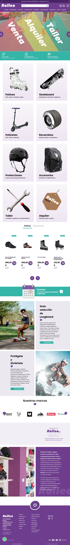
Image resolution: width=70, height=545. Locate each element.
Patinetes (11, 135)
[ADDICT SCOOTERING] (8, 414)
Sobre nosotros (35, 514)
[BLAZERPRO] (29, 414)
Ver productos (48, 342)
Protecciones (44, 9)
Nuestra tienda (35, 516)
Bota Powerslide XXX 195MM (10, 258)
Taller (58, 9)
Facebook (52, 518)
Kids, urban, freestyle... (12, 137)
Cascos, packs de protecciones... (15, 178)
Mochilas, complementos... (47, 178)
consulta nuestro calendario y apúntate (47, 291)
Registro (60, 5)
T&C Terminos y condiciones (35, 530)
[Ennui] (51, 414)
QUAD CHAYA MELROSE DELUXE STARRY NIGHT (58, 258)
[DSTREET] (40, 414)
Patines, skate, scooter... (46, 218)
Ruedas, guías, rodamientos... (48, 137)
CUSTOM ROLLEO (28, 9)
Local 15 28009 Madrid (8, 524)
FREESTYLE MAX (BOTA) (25, 258)
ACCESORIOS (52, 9)
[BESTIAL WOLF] (18, 414)
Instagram (49, 518)
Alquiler (63, 9)
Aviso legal (34, 526)
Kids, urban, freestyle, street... (14, 97)
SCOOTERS (20, 9)
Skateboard (46, 94)
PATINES (6, 9)
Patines (10, 94)
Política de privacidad (34, 523)
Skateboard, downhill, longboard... (50, 97)
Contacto (34, 520)
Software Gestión (15, 544)
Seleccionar (14, 263)
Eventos (33, 518)
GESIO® (20, 544)
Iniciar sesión (63, 5)
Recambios (46, 135)
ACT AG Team (41, 257)
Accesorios (46, 175)
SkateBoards (12, 9)
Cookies (33, 528)
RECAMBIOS (36, 9)
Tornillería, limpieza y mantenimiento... (17, 218)
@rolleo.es (54, 435)
